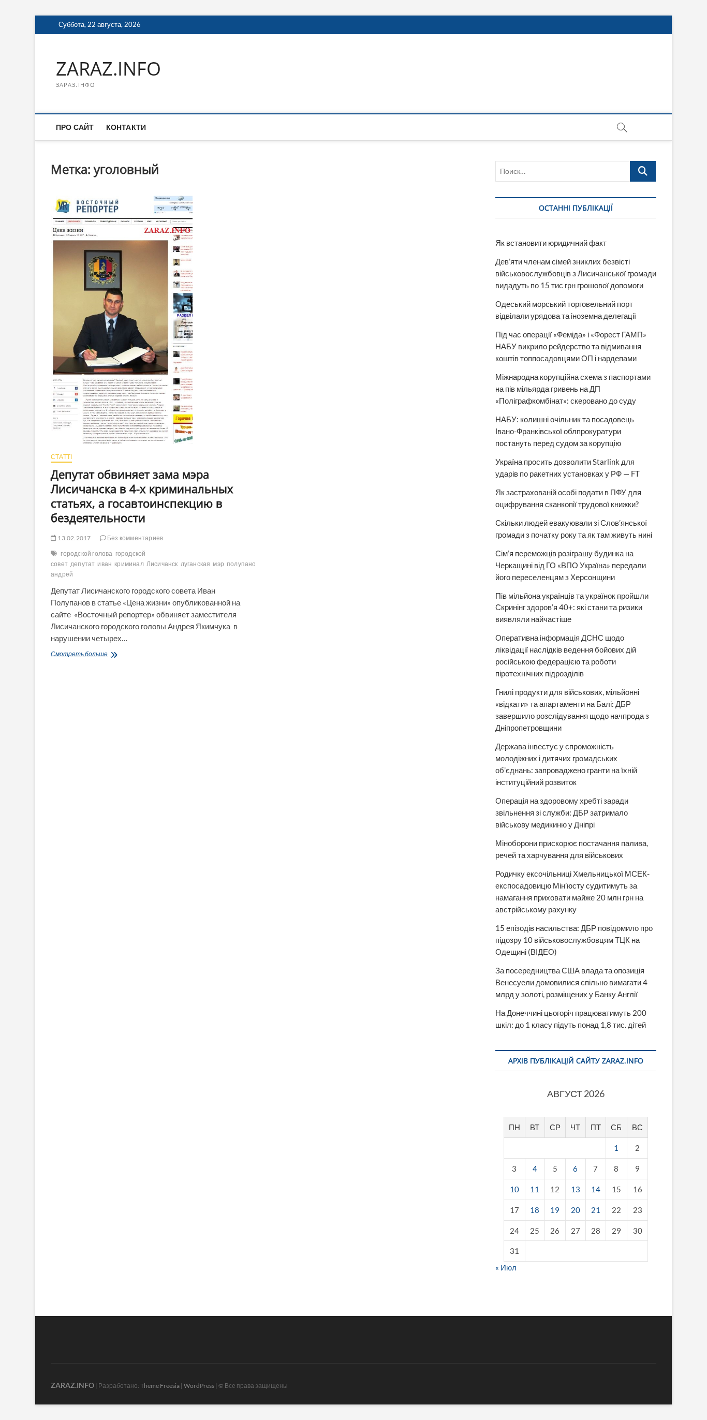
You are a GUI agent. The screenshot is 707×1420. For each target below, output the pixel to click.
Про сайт (75, 127)
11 (534, 1189)
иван (104, 564)
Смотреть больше (108, 654)
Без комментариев (134, 538)
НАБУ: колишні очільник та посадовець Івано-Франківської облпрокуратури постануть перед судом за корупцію (564, 431)
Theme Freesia (160, 1385)
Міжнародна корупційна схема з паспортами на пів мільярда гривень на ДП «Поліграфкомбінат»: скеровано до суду (573, 388)
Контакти (126, 127)
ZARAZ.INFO (108, 68)
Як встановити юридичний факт (551, 242)
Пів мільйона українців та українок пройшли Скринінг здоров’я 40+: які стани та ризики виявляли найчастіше (572, 607)
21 (595, 1210)
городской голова (86, 553)
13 (575, 1189)
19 (554, 1210)
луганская (196, 564)
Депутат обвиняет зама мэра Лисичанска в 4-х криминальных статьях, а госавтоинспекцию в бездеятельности (142, 495)
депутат (82, 564)
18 (534, 1210)
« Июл (506, 1267)
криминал (129, 564)
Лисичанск (162, 564)
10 (514, 1189)
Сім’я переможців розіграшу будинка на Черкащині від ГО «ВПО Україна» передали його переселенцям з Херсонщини (570, 565)
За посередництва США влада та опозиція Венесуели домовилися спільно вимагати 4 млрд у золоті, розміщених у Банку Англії (571, 982)
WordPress (199, 1385)
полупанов (243, 564)
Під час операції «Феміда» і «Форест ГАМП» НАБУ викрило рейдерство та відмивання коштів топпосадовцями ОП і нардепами (570, 346)
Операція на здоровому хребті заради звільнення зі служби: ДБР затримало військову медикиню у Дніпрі (561, 812)
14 (595, 1189)
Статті (61, 457)
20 (575, 1210)
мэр (218, 564)
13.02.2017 (73, 538)
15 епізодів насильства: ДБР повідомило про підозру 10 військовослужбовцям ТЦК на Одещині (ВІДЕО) (574, 939)
